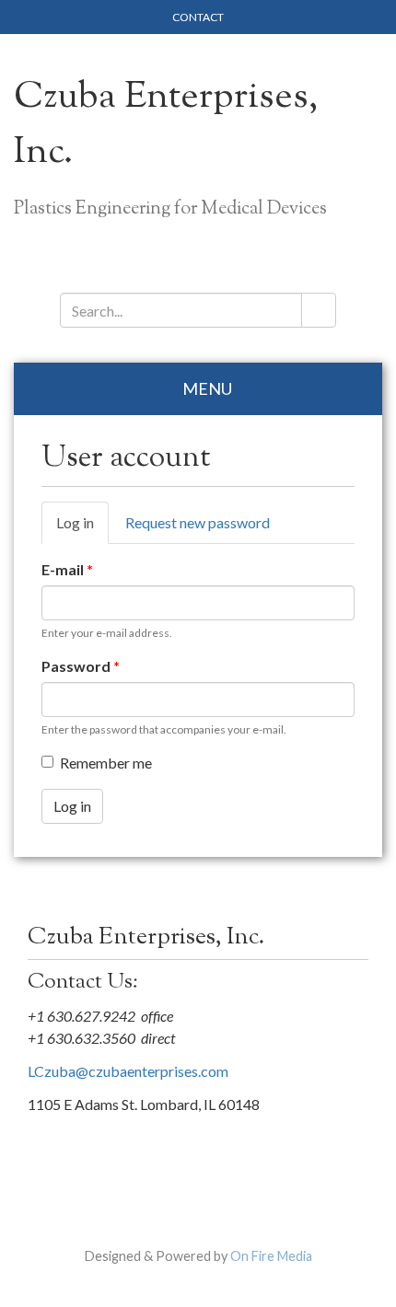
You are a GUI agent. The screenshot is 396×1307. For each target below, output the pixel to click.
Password (80, 666)
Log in (82, 529)
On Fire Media (271, 1256)
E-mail (67, 569)
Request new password (197, 522)
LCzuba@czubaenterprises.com (128, 1071)
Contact (198, 17)
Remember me (106, 762)
